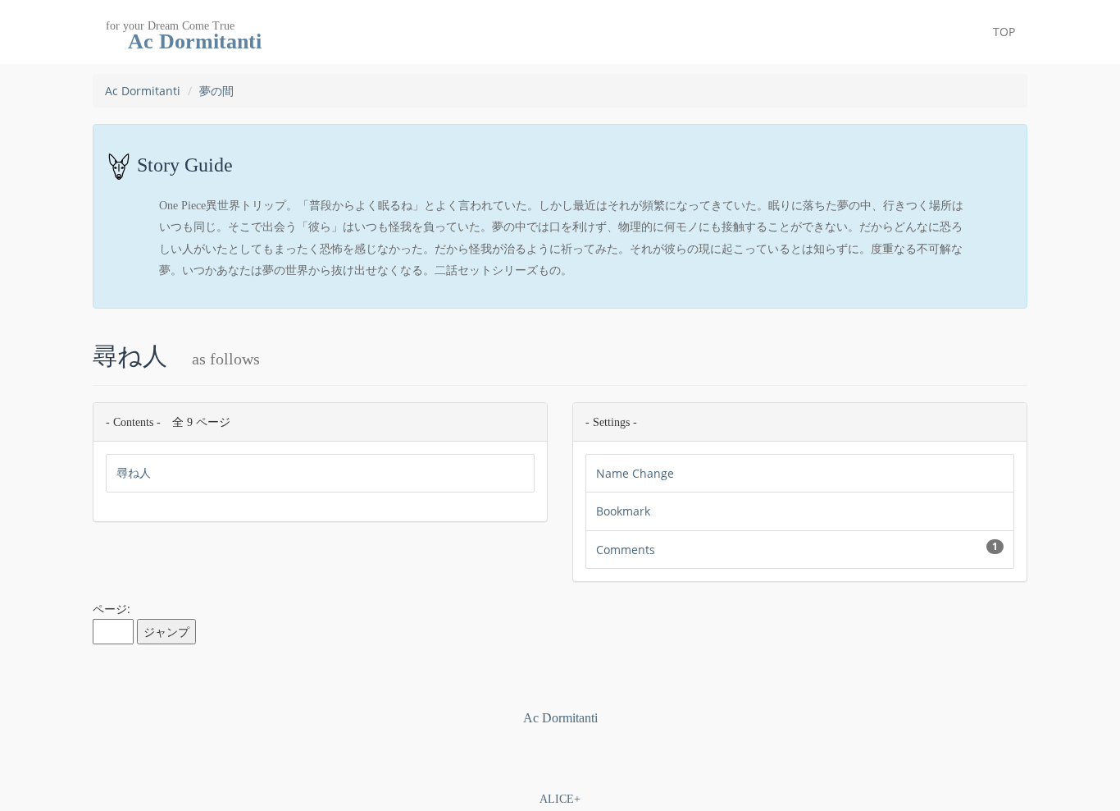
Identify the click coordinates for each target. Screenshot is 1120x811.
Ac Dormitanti (142, 91)
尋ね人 (133, 473)
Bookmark (623, 511)
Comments (797, 548)
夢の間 (216, 91)
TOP (1004, 31)
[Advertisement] (560, 754)
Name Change (635, 473)
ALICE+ (560, 799)
